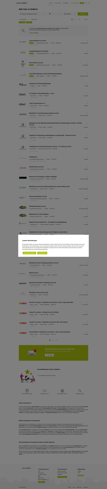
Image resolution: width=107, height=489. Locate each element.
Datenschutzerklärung (42, 249)
